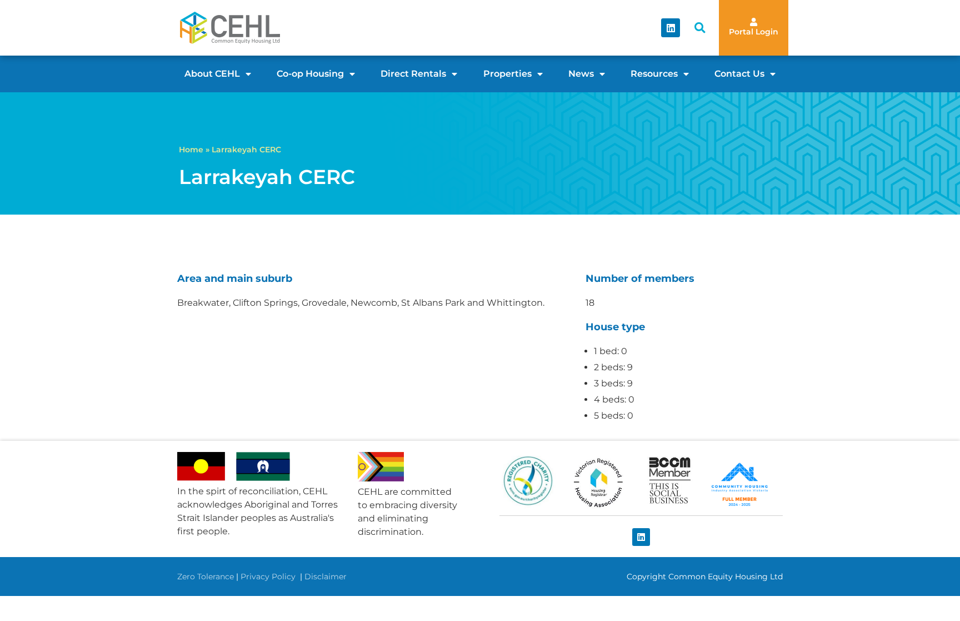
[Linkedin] (670, 27)
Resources (654, 73)
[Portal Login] (753, 22)
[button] (699, 28)
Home (191, 150)
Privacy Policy (269, 577)
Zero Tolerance (205, 577)
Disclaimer (325, 577)
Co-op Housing (310, 73)
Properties (507, 73)
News (581, 73)
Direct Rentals (413, 73)
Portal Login (753, 32)
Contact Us (739, 73)
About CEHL (212, 73)
